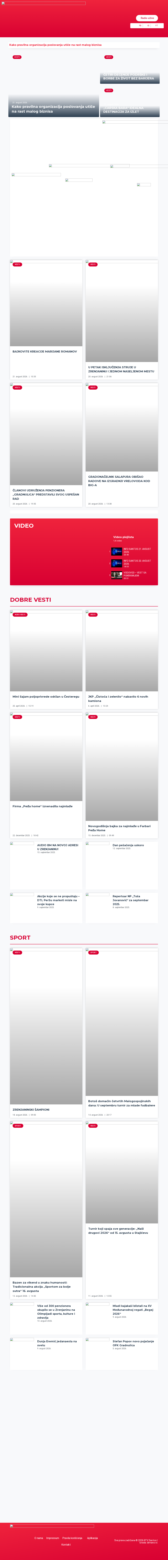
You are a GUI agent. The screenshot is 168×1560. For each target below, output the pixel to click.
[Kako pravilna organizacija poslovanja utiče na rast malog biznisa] (53, 84)
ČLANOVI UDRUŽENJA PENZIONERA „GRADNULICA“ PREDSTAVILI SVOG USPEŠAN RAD (46, 494)
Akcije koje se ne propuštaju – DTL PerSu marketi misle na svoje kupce (58, 900)
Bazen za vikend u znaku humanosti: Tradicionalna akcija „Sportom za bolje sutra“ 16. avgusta (42, 1287)
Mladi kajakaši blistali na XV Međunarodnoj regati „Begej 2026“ (133, 1309)
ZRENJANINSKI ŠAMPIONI (31, 1109)
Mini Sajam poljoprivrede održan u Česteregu (46, 696)
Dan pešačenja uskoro (128, 845)
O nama (38, 1538)
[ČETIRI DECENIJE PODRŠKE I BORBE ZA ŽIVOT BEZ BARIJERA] (130, 67)
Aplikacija (92, 1538)
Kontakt (66, 1544)
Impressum (52, 1538)
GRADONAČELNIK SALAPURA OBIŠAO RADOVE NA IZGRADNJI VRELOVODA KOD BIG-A (119, 481)
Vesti (17, 57)
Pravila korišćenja (72, 1538)
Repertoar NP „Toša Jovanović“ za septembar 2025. (130, 900)
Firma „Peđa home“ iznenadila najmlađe (43, 806)
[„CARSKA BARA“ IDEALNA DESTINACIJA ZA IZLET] (130, 101)
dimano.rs (152, 1542)
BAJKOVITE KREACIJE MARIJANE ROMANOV (45, 351)
